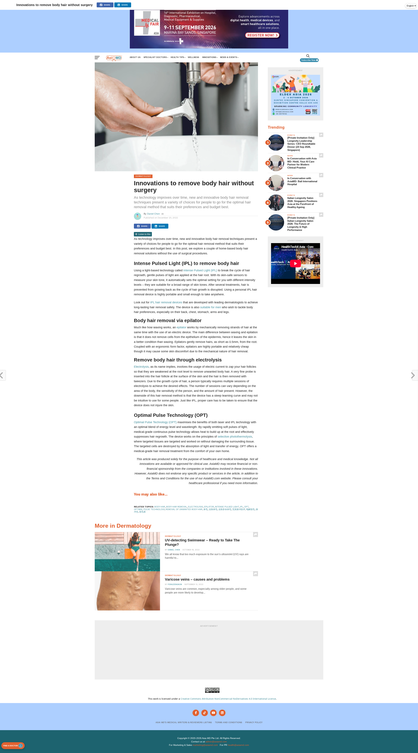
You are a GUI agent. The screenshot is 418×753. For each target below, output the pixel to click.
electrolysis (195, 506)
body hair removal (176, 506)
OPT (246, 506)
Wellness (193, 57)
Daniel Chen (153, 213)
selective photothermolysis (235, 436)
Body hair (159, 506)
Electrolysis (141, 366)
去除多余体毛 (224, 509)
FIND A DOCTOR (10, 746)
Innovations (209, 57)
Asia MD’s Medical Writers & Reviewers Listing (184, 722)
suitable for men (210, 307)
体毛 (205, 509)
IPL (241, 506)
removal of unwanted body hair (184, 509)
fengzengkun (175, 584)
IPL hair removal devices (166, 302)
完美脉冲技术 (238, 509)
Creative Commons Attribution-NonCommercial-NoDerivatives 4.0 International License (228, 698)
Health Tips (177, 57)
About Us (135, 57)
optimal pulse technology (149, 509)
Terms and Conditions (228, 722)
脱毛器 (142, 512)
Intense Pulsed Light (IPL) (200, 270)
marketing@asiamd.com (205, 745)
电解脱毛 (250, 509)
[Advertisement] (209, 652)
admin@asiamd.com (216, 741)
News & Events (228, 57)
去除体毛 (213, 509)
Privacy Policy (253, 722)
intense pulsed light (227, 506)
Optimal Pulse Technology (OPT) (155, 422)
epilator (181, 327)
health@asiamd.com (238, 745)
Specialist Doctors (155, 57)
